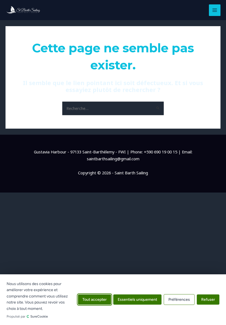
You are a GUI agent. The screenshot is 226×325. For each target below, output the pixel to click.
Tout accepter (94, 299)
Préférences (179, 299)
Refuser (208, 299)
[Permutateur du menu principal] (214, 10)
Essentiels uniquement (137, 299)
